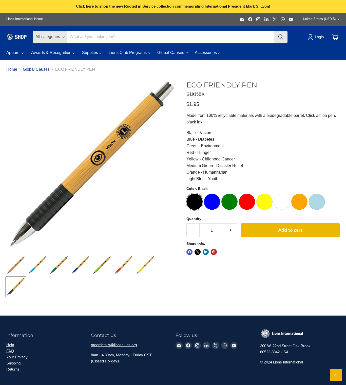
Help (10, 345)
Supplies (90, 52)
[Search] (280, 37)
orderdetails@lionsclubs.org (114, 345)
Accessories (206, 52)
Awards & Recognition (51, 52)
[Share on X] (198, 252)
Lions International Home (24, 19)
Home (11, 69)
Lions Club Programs (128, 52)
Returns (13, 369)
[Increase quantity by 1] (230, 230)
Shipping (13, 363)
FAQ (10, 351)
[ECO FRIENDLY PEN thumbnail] (16, 265)
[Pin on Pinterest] (214, 252)
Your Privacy (17, 357)
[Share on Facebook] (189, 252)
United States (319, 19)
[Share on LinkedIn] (206, 252)
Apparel (14, 52)
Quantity (193, 219)
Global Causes (171, 52)
